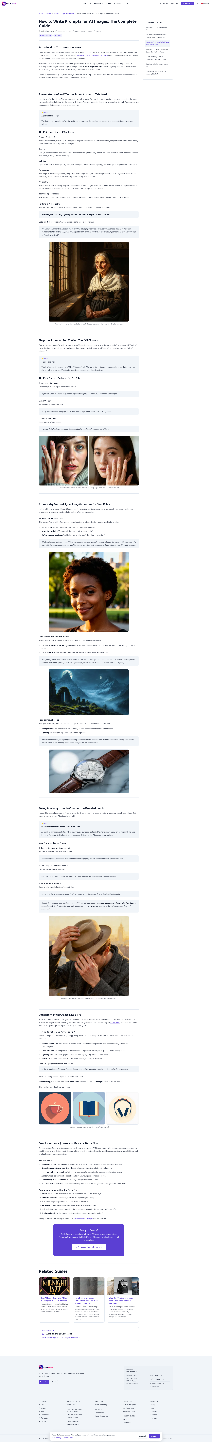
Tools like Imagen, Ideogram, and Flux (92, 55)
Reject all (142, 1436)
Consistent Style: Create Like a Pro (157, 65)
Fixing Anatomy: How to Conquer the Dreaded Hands (156, 58)
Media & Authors (129, 1411)
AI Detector (43, 1421)
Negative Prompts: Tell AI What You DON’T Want (157, 43)
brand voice (115, 1022)
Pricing (108, 3)
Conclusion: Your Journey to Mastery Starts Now (156, 72)
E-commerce (99, 1413)
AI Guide (117, 3)
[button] (204, 3)
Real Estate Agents (129, 1405)
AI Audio (42, 1411)
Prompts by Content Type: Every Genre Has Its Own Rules (157, 50)
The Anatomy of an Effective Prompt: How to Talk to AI (156, 36)
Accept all (154, 1436)
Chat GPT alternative (74, 1414)
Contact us (155, 1386)
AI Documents (44, 1415)
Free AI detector (73, 1421)
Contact (126, 3)
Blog (152, 1408)
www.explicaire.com (158, 1384)
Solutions (97, 3)
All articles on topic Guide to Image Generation (60, 1337)
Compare (153, 1415)
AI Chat (41, 1405)
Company (153, 1418)
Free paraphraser (73, 1424)
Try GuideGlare (187, 3)
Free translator (72, 1418)
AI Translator (43, 1418)
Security (125, 1419)
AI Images (42, 1408)
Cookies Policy (56, 1438)
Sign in (54, 1382)
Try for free (44, 1382)
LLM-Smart (127, 1423)
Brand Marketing (101, 1405)
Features (86, 3)
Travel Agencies (128, 1408)
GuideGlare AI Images (84, 1218)
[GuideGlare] (46, 1367)
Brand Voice (71, 1405)
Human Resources (101, 1416)
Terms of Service (68, 1438)
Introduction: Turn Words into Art (156, 28)
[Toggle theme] (196, 3)
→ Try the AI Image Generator (88, 1247)
